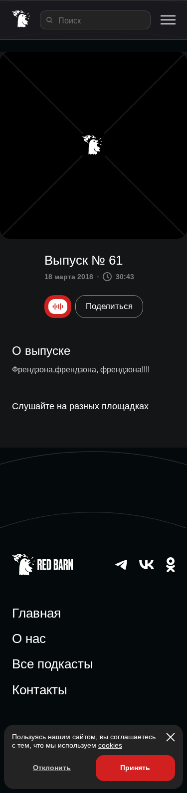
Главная (36, 613)
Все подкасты (52, 663)
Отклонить (52, 768)
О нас (29, 638)
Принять (135, 768)
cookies (110, 745)
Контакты (39, 689)
